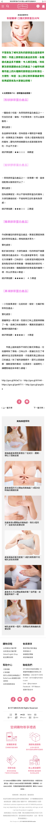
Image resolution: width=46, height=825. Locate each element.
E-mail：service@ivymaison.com (33, 679)
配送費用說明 (8, 657)
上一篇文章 (7, 408)
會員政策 (31, 795)
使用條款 (15, 795)
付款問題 (6, 669)
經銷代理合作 (28, 690)
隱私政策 (23, 795)
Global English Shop (10, 654)
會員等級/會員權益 (30, 648)
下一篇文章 (38, 408)
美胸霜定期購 (28, 654)
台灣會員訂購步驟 (9, 648)
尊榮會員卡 (27, 651)
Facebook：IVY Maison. (31, 687)
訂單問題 (6, 672)
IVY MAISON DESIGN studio (28, 821)
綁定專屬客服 (28, 657)
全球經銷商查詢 (9, 684)
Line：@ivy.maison (30, 684)
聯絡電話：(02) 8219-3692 (33, 675)
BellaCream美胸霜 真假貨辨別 (12, 679)
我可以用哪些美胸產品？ (12, 675)
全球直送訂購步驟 (9, 651)
